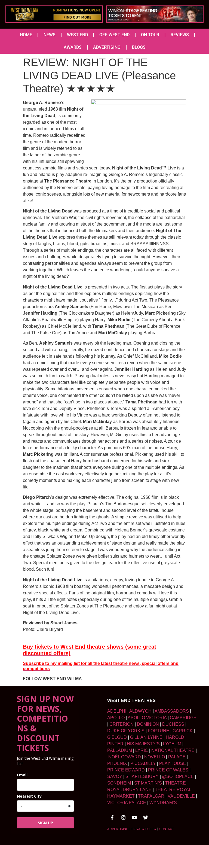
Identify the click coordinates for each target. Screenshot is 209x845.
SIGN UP (45, 822)
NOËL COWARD (124, 757)
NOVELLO (154, 757)
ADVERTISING (107, 47)
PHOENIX (117, 763)
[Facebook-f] (112, 817)
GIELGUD (117, 737)
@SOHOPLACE (178, 776)
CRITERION (121, 724)
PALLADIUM (119, 750)
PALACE (177, 757)
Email (22, 774)
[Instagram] (123, 817)
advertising (117, 829)
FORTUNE (158, 730)
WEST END (77, 34)
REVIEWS (180, 34)
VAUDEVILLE (181, 796)
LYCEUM (172, 743)
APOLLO (116, 717)
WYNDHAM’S (163, 802)
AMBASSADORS (172, 711)
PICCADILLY (143, 763)
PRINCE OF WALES (168, 770)
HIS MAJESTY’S (143, 743)
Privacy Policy (143, 829)
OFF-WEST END (114, 34)
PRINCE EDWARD (126, 770)
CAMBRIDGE (183, 717)
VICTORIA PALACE (126, 802)
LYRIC (141, 750)
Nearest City (29, 796)
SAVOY (114, 776)
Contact (166, 829)
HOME (26, 34)
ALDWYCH (140, 711)
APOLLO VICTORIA (147, 717)
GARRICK (183, 730)
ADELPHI (116, 711)
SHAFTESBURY (142, 776)
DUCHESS (173, 724)
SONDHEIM (119, 783)
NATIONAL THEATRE (173, 750)
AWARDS (73, 47)
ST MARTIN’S (148, 783)
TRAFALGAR (151, 796)
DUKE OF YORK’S (126, 730)
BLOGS (139, 47)
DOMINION (148, 724)
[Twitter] (145, 817)
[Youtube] (134, 817)
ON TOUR (150, 34)
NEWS (50, 34)
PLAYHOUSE (172, 763)
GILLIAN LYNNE (146, 737)
